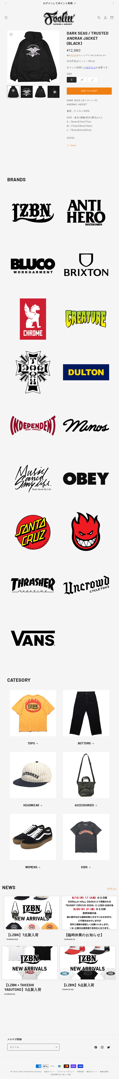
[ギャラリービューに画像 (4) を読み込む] (54, 92)
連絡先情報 (104, 1072)
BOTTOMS (84, 743)
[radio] (71, 80)
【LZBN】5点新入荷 (78, 985)
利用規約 (80, 1072)
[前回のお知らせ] (5, 3)
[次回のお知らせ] (113, 3)
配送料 (73, 55)
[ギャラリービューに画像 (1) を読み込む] (13, 92)
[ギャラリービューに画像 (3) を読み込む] (40, 92)
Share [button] (73, 145)
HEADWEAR (31, 805)
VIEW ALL (112, 888)
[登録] (56, 1047)
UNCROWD (84, 612)
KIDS (84, 867)
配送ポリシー (92, 1072)
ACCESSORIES (84, 805)
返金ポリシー (49, 1072)
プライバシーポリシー (65, 1072)
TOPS (31, 743)
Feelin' (21, 1072)
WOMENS (31, 867)
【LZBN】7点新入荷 (23, 935)
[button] (6, 17)
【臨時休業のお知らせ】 (84, 935)
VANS (31, 666)
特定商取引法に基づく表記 (61, 1074)
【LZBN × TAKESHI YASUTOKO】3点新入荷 (22, 987)
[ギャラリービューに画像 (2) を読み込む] (27, 92)
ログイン (91, 67)
